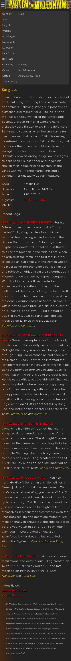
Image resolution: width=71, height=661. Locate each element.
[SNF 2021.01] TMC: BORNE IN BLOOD (28, 423)
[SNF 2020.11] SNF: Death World (24, 477)
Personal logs (11, 595)
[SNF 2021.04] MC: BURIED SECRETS (27, 222)
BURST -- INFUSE (35, 200)
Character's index (14, 590)
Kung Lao (27, 325)
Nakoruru (8, 575)
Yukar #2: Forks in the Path (20, 556)
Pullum (14, 414)
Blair (24, 414)
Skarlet (43, 467)
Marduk (43, 541)
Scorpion (8, 325)
